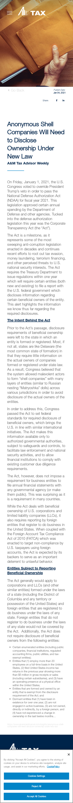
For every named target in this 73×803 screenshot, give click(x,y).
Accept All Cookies (36, 796)
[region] (36, 776)
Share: (46, 100)
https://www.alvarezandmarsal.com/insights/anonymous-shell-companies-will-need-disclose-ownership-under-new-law (35, 725)
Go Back (17, 90)
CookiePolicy (53, 766)
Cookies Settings (36, 775)
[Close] (69, 754)
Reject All (36, 786)
